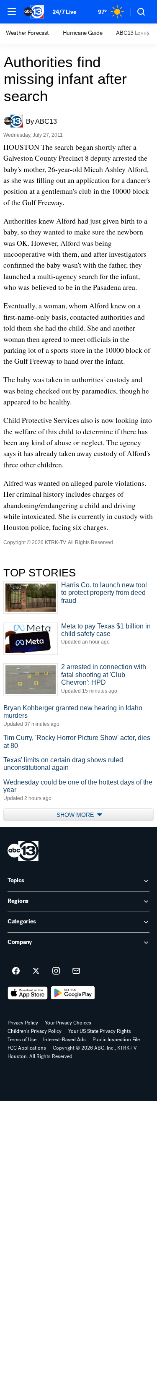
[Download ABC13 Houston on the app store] (28, 993)
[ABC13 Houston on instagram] (56, 971)
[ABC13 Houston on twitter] (36, 971)
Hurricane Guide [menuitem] (83, 33)
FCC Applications (27, 1047)
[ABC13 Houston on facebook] (16, 971)
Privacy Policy (23, 1022)
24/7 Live (64, 12)
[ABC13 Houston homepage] (34, 11)
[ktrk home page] (23, 851)
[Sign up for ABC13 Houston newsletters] (76, 971)
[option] (34, 33)
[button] (12, 11)
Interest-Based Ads (64, 1039)
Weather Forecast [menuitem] (27, 33)
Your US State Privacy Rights (99, 1031)
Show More (76, 814)
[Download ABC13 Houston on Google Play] (73, 993)
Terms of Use (22, 1039)
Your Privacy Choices (68, 1022)
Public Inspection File (116, 1039)
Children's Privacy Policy (35, 1031)
